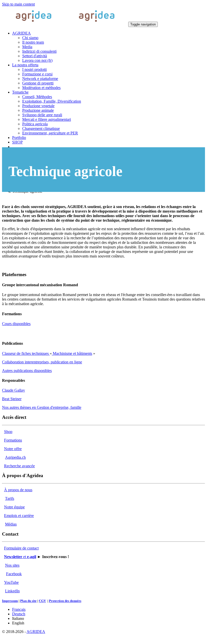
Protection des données (65, 601)
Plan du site (28, 601)
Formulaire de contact (21, 548)
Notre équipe (14, 507)
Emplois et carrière (19, 515)
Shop (8, 431)
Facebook (14, 574)
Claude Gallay (13, 390)
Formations (13, 440)
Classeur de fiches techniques (26, 353)
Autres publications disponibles (27, 370)
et (20, 557)
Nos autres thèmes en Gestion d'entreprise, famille (41, 407)
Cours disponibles (16, 324)
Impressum (10, 601)
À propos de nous (18, 490)
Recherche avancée (19, 466)
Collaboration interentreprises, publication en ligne (42, 362)
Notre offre (13, 449)
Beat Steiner (11, 399)
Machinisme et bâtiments (72, 353)
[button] (21, 33)
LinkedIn (12, 591)
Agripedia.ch (15, 457)
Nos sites (12, 565)
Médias (11, 524)
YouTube (11, 582)
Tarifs (9, 498)
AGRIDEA (36, 631)
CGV (42, 601)
